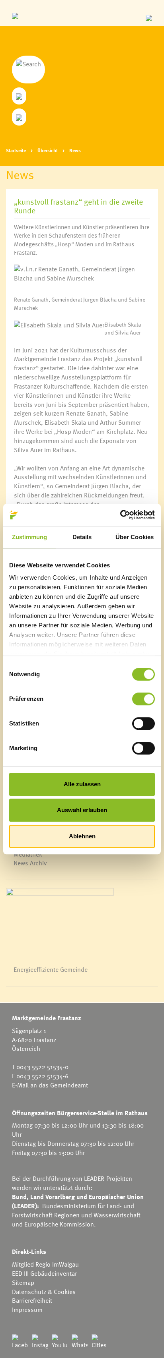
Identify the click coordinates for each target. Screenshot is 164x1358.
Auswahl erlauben (82, 810)
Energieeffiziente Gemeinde (51, 969)
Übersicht (47, 150)
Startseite (16, 150)
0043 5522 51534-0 (42, 1067)
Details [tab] (82, 537)
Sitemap (23, 1282)
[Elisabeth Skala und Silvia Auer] (59, 331)
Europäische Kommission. (60, 1224)
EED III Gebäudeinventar (44, 1273)
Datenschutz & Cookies (44, 1291)
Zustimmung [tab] (29, 537)
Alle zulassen (82, 784)
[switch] (143, 699)
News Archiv (30, 863)
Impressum (27, 1309)
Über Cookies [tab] (134, 537)
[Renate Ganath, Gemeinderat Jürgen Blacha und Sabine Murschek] (82, 280)
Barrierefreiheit (32, 1300)
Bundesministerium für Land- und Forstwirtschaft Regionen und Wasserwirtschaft (76, 1210)
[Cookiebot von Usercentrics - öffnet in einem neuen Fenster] (120, 515)
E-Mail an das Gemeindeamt (50, 1085)
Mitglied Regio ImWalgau (45, 1264)
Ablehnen (82, 836)
